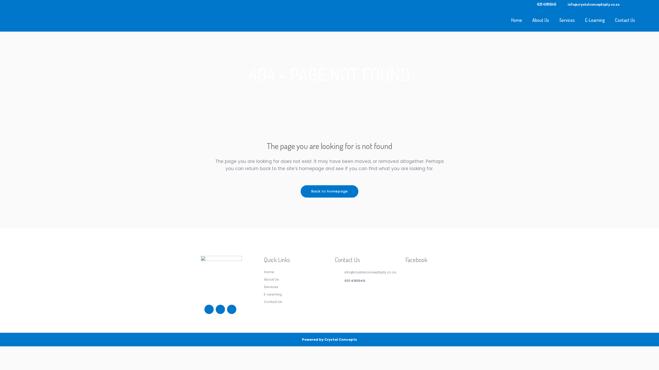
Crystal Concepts (340, 339)
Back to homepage (329, 191)
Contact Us (273, 301)
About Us (271, 279)
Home (269, 272)
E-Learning (273, 294)
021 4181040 (546, 4)
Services (271, 286)
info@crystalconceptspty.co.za (594, 4)
